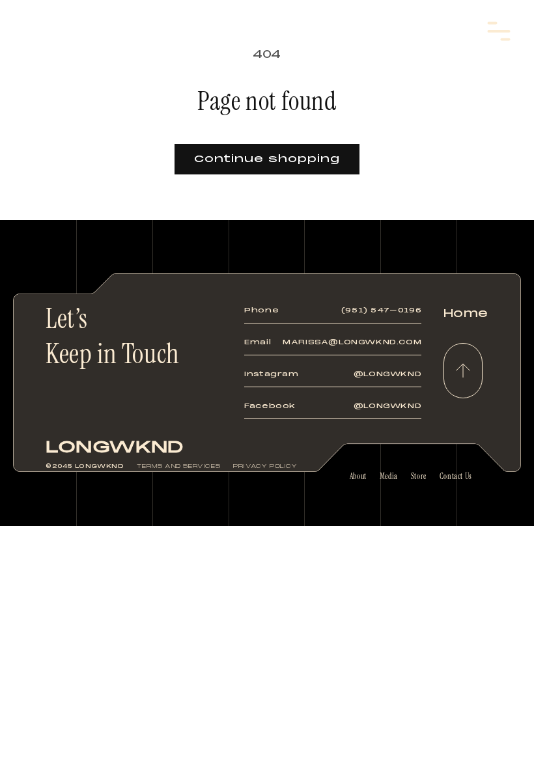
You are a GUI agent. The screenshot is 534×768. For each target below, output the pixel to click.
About (358, 476)
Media (389, 476)
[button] (499, 31)
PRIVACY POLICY (265, 466)
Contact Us (456, 476)
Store (419, 476)
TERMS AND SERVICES (178, 466)
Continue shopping (267, 158)
